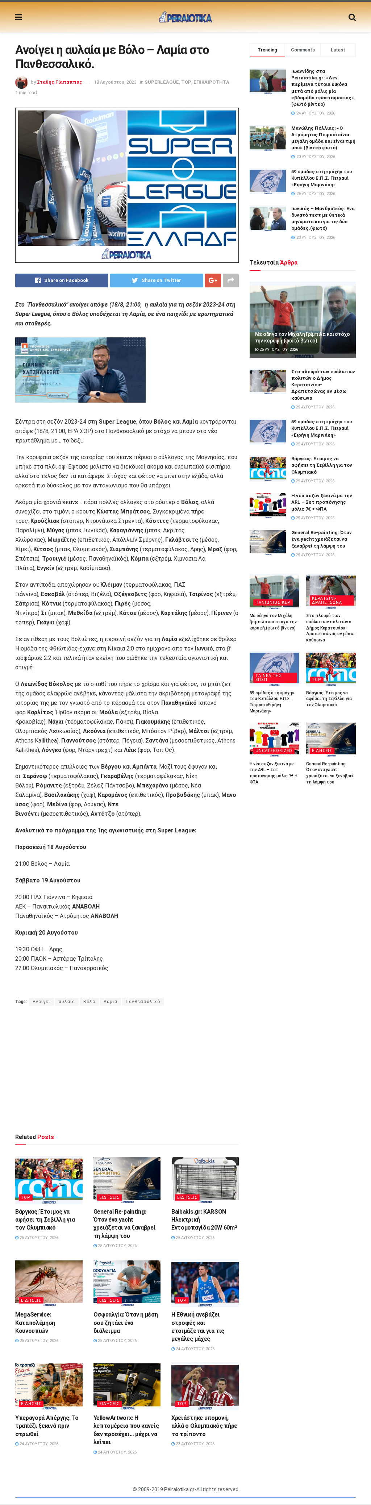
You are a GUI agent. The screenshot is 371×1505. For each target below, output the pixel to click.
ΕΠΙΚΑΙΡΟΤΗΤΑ (211, 82)
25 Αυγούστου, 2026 (38, 1237)
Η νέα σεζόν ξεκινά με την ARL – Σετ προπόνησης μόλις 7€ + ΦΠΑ (321, 502)
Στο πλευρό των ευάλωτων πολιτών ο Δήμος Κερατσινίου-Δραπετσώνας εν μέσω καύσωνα (330, 628)
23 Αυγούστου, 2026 (194, 1444)
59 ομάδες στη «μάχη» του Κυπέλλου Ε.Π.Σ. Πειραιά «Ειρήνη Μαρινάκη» (321, 178)
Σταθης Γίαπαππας (59, 82)
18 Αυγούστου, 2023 (115, 82)
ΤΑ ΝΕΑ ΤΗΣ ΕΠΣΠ (268, 677)
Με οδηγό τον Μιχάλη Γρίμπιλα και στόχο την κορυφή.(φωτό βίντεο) (273, 622)
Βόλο (89, 1001)
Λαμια (110, 1001)
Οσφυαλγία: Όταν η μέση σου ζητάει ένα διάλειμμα (125, 1322)
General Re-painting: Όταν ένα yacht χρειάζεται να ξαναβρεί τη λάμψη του (321, 539)
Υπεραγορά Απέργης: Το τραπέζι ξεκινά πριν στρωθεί (46, 1426)
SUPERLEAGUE (162, 82)
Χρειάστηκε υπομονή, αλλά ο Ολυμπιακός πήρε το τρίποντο (204, 1426)
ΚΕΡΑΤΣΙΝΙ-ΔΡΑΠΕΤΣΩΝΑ (327, 600)
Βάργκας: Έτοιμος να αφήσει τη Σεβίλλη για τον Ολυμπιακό (45, 1219)
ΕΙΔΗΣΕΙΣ (109, 1197)
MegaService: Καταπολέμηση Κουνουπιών (35, 1322)
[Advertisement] (127, 1069)
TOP (186, 82)
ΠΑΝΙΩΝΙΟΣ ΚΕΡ (273, 602)
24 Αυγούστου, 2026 (194, 1349)
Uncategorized (273, 750)
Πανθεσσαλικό (143, 1001)
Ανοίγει (41, 1001)
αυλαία (67, 1001)
